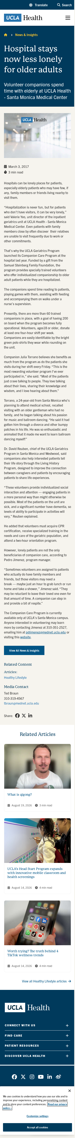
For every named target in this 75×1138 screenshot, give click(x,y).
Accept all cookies (37, 1127)
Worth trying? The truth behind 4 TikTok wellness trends (32, 953)
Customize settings (37, 1116)
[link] (17, 715)
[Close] (69, 1090)
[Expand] (67, 1025)
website (25, 637)
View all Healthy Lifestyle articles (44, 981)
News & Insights (26, 35)
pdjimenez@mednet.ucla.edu (46, 632)
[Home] (5, 34)
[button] (38, 5)
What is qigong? (19, 794)
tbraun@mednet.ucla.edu (21, 703)
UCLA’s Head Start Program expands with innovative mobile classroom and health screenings (36, 873)
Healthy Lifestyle (15, 677)
